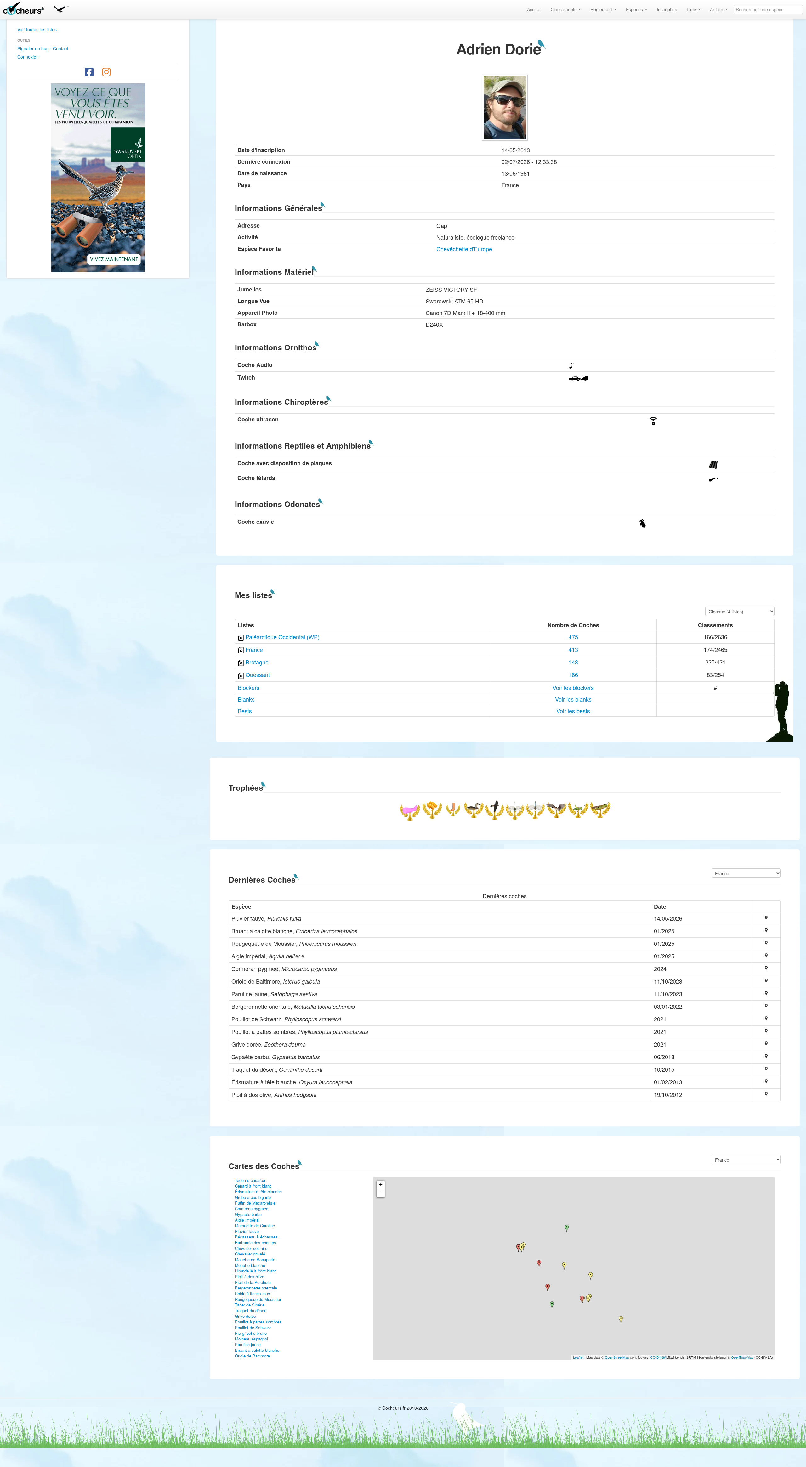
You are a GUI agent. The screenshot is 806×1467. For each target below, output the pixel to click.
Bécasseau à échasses (256, 1237)
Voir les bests (573, 711)
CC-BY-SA (658, 1357)
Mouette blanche (250, 1265)
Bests (245, 711)
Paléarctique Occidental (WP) (283, 637)
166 (573, 674)
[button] (61, 8)
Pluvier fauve (247, 1231)
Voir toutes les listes (37, 29)
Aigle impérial (247, 1220)
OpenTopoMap (742, 1357)
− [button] (381, 1193)
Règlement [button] (601, 9)
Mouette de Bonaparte (255, 1259)
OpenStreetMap (617, 1357)
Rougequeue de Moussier (258, 1299)
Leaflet (578, 1357)
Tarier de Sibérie (249, 1305)
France (254, 649)
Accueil (534, 9)
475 (573, 637)
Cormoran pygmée (251, 1208)
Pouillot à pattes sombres (258, 1322)
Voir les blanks (573, 699)
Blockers (248, 687)
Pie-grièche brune (251, 1333)
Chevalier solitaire (251, 1248)
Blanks (246, 699)
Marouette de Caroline (255, 1225)
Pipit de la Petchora (253, 1282)
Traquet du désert (251, 1310)
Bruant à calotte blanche (257, 1350)
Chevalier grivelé (250, 1254)
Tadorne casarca (250, 1180)
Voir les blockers (573, 687)
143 (573, 662)
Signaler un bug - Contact (42, 48)
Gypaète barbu (248, 1214)
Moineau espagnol (251, 1339)
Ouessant (258, 674)
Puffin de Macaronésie (255, 1203)
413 (573, 649)
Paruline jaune (248, 1344)
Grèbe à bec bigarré (253, 1197)
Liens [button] (692, 9)
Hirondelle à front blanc (256, 1271)
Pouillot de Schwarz (253, 1327)
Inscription (667, 9)
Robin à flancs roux (252, 1293)
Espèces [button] (635, 9)
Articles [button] (717, 9)
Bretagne (257, 662)
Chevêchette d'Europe (464, 249)
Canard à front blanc (253, 1186)
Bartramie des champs (255, 1242)
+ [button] (381, 1184)
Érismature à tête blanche (258, 1191)
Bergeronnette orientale (256, 1288)
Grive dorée (245, 1316)
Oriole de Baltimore (252, 1356)
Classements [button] (564, 9)
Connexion (28, 57)
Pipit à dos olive (249, 1276)
